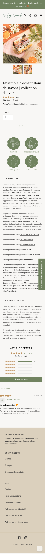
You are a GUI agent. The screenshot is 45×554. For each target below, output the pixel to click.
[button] (9, 97)
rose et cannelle (26, 260)
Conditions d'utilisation (14, 502)
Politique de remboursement (16, 522)
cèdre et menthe (26, 239)
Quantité (6, 113)
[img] (5, 396)
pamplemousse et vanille (30, 255)
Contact (8, 459)
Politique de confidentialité (15, 509)
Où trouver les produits (14, 472)
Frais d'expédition (10, 104)
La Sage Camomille (25, 544)
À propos (8, 465)
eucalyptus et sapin (27, 244)
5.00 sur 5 (28, 353)
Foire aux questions (13, 496)
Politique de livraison (13, 515)
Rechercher (10, 489)
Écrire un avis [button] (21, 379)
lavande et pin (25, 250)
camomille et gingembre (29, 234)
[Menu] (40, 15)
